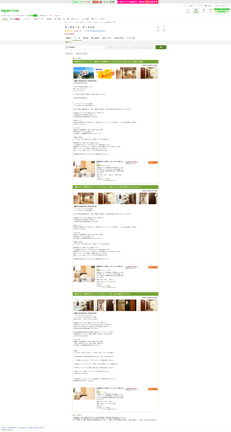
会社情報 (3, 427)
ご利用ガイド (191, 5)
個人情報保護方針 (12, 427)
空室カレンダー (153, 162)
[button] (94, 167)
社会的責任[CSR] (22, 427)
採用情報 (30, 427)
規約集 (36, 427)
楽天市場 (217, 5)
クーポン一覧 (130, 38)
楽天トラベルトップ (69, 22)
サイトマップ (200, 5)
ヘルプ (185, 5)
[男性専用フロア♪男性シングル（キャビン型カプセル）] (84, 167)
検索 (161, 47)
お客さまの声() (119, 38)
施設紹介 (68, 38)
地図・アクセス (107, 38)
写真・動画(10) (95, 38)
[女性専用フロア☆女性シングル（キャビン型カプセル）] (84, 393)
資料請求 (41, 427)
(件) (80, 30)
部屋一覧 (85, 38)
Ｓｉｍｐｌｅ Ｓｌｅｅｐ (80, 27)
